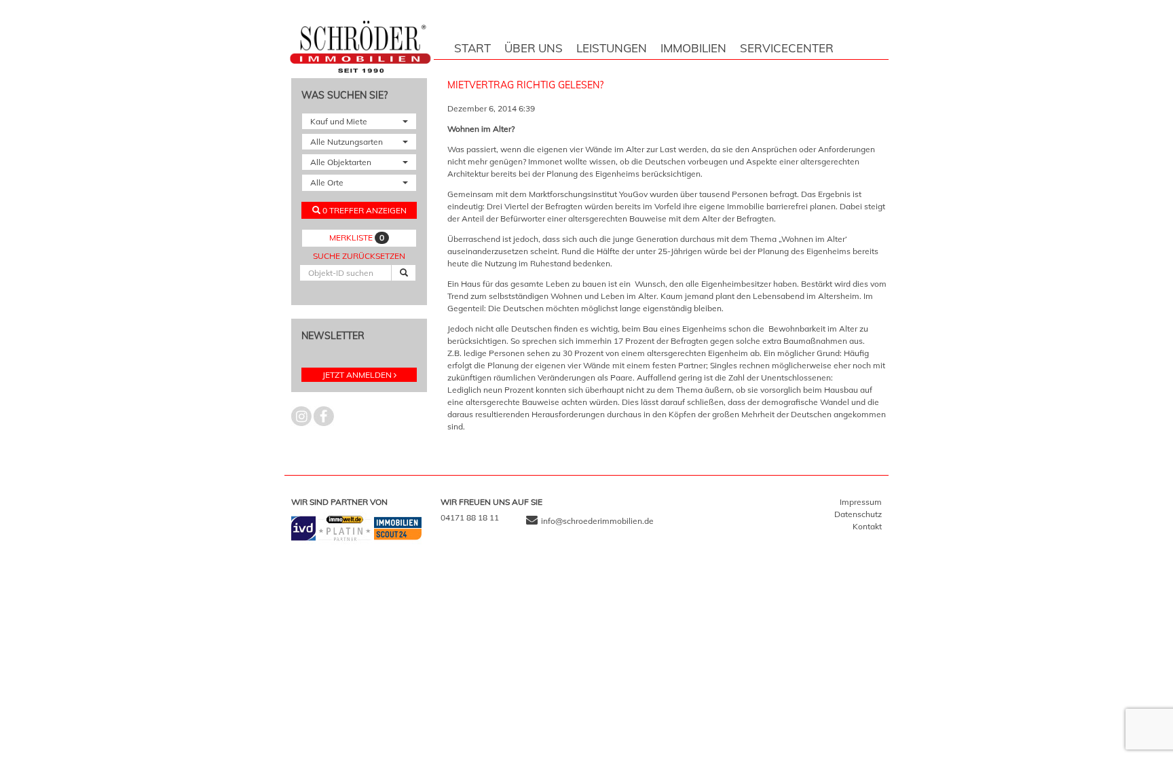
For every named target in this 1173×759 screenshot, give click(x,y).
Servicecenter (787, 48)
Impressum (861, 502)
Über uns (533, 48)
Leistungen (611, 48)
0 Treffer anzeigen (363, 210)
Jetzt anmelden (357, 375)
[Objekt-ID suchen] (403, 272)
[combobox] (359, 121)
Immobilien (693, 48)
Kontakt (867, 526)
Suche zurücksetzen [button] (359, 256)
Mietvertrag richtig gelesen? (525, 85)
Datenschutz (858, 514)
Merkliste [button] (356, 237)
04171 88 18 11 (470, 517)
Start (472, 48)
